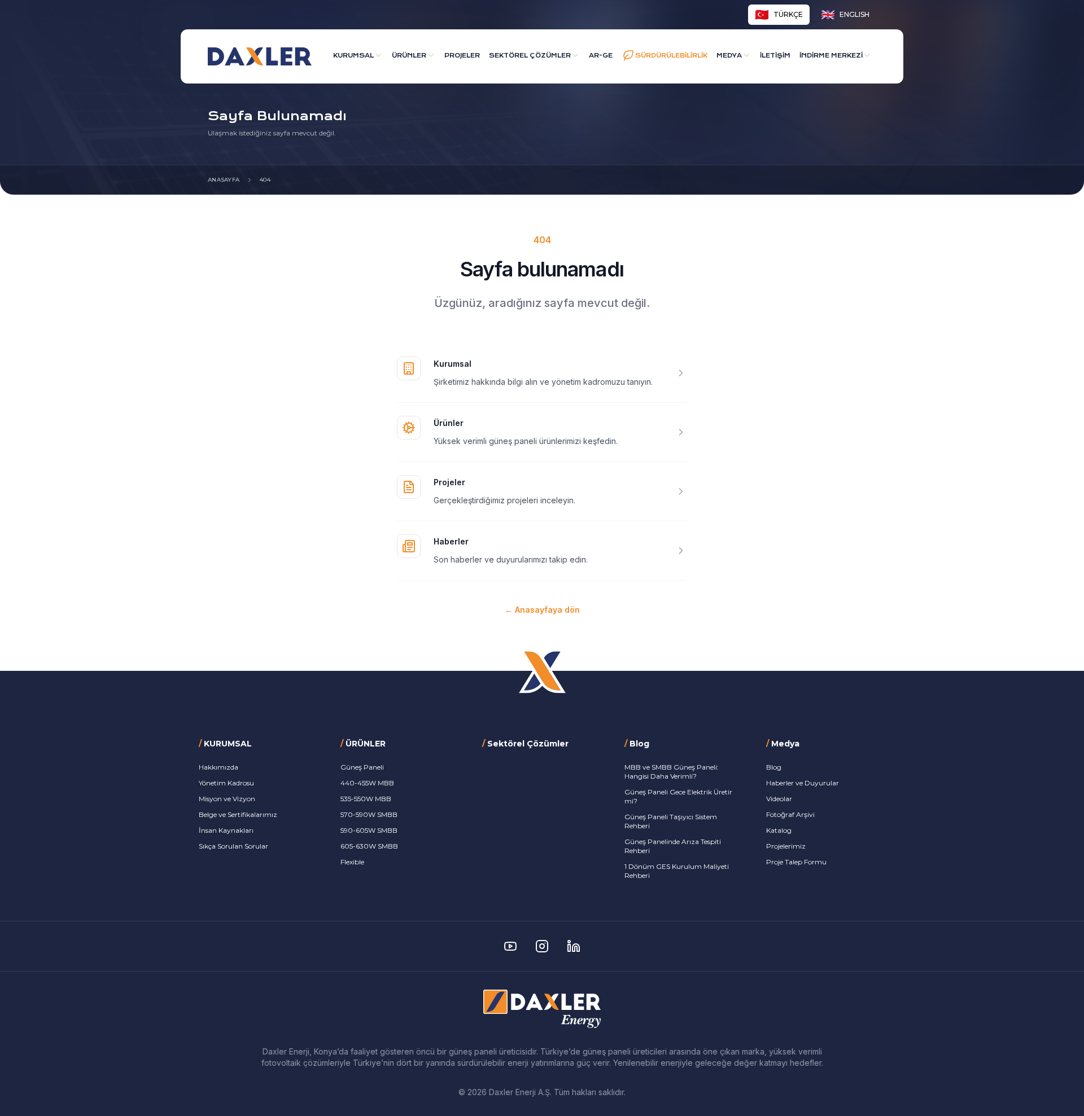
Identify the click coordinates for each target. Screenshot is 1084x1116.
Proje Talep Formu (796, 862)
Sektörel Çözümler (530, 55)
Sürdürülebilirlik (671, 55)
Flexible (352, 862)
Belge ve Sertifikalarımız (238, 814)
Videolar (779, 798)
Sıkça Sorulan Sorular (233, 846)
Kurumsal (353, 55)
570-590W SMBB (368, 814)
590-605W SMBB (368, 830)
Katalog (779, 830)
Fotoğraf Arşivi (790, 814)
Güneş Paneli (362, 767)
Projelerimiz (786, 846)
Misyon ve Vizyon (227, 798)
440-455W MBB (367, 783)
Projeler (462, 55)
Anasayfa (223, 179)
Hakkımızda (218, 767)
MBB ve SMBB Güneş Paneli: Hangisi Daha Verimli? (671, 771)
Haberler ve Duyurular (802, 783)
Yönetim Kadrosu (226, 783)
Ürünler (409, 55)
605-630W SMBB (369, 846)
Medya (729, 55)
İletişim (775, 55)
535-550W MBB (365, 798)
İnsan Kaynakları (226, 830)
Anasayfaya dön (542, 609)
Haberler (451, 541)
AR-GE (601, 55)
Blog (773, 767)
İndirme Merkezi (831, 55)
